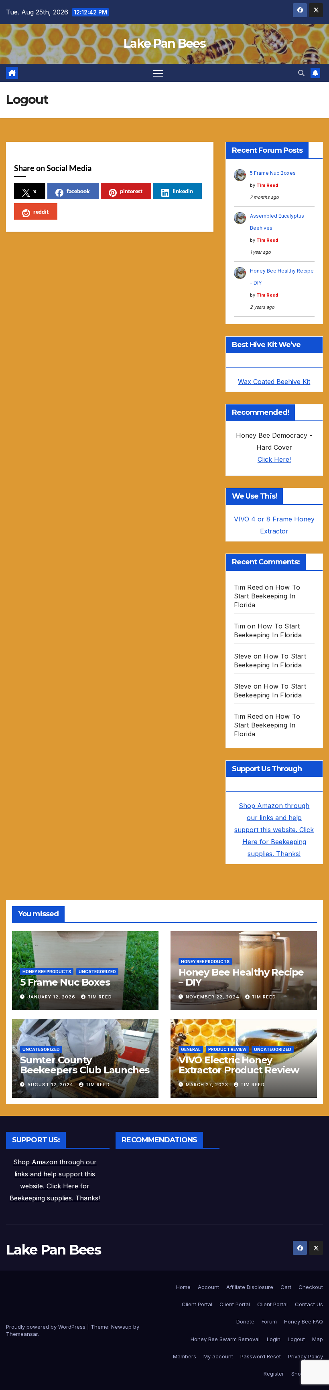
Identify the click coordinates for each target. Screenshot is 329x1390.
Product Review (227, 1049)
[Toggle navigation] (158, 73)
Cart (285, 1287)
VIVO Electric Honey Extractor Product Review (239, 1065)
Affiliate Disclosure (249, 1287)
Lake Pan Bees (164, 43)
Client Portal (197, 1304)
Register (274, 1373)
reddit (41, 211)
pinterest (131, 191)
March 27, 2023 (208, 1084)
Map (317, 1339)
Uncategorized (97, 971)
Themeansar (22, 1334)
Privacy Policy (305, 1356)
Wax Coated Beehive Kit (274, 382)
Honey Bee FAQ (303, 1321)
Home (183, 1287)
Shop (297, 1373)
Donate (245, 1321)
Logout (296, 1339)
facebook (78, 191)
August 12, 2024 (51, 1084)
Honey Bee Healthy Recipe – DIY (241, 977)
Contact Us (309, 1304)
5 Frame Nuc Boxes (273, 173)
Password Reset (260, 1356)
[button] (301, 73)
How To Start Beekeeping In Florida (267, 596)
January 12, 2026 (52, 997)
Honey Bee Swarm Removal (225, 1339)
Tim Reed (267, 185)
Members (184, 1356)
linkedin (183, 191)
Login (273, 1339)
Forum (269, 1321)
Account (208, 1287)
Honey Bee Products (46, 971)
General (191, 1049)
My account (218, 1356)
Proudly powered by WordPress (46, 1326)
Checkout (311, 1287)
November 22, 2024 (213, 997)
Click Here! (274, 459)
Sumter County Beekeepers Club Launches (84, 1065)
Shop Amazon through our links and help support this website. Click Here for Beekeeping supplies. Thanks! (274, 830)
